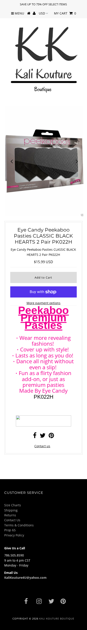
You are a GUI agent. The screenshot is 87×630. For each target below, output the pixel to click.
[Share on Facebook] (35, 436)
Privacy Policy (14, 535)
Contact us (42, 446)
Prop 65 (10, 530)
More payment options (43, 303)
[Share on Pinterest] (51, 436)
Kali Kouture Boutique (56, 618)
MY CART (65, 13)
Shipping (11, 510)
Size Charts (12, 505)
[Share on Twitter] (43, 436)
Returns (10, 515)
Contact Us (12, 520)
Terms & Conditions (19, 525)
